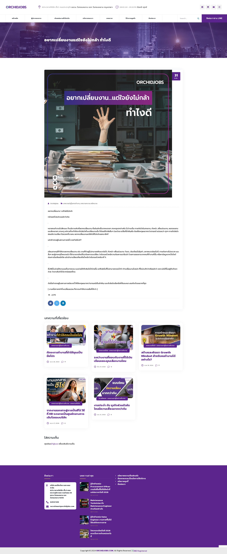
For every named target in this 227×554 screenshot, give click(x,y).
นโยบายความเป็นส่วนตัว (128, 475)
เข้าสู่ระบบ (54, 443)
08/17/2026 (94, 512)
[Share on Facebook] (50, 303)
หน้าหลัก (15, 18)
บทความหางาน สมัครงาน (88, 203)
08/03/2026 (94, 539)
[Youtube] (213, 7)
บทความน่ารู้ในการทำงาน (71, 203)
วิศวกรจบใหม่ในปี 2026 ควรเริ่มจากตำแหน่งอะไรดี (100, 533)
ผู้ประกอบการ (36, 18)
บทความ (109, 18)
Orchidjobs (54, 203)
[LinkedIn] (208, 7)
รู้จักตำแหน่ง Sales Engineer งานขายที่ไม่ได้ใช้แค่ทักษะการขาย (100, 519)
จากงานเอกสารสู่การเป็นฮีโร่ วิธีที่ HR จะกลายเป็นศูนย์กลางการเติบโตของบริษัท (66, 413)
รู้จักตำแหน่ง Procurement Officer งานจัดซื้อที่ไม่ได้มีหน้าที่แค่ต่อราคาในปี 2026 (100, 488)
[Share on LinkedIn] (63, 303)
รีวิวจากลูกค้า (130, 18)
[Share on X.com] (56, 303)
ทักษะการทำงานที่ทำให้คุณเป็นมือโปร (64, 354)
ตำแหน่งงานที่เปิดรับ (62, 18)
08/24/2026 (94, 495)
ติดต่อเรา (152, 18)
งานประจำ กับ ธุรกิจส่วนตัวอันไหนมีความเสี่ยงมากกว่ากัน (112, 407)
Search (199, 18)
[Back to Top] (180, 537)
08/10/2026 (94, 526)
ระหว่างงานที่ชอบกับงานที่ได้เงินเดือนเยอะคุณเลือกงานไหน (113, 359)
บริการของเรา (88, 18)
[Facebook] (202, 7)
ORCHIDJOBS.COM (104, 550)
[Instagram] (219, 7)
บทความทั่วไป (103, 350)
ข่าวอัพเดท (103, 398)
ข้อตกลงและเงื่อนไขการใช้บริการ (132, 478)
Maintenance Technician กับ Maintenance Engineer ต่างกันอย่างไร (101, 504)
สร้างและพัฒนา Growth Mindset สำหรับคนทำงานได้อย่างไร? (158, 356)
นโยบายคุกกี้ (123, 481)
